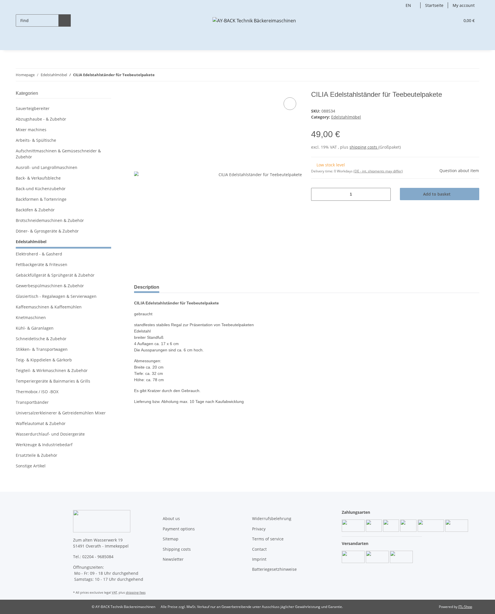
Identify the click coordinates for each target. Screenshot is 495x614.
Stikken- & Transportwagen (42, 349)
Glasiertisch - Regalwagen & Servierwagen (56, 296)
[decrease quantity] (317, 194)
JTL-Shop (465, 606)
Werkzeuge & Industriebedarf (44, 444)
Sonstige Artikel (31, 466)
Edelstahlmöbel (346, 117)
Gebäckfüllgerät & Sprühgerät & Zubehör (55, 275)
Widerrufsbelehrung (271, 518)
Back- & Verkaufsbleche (38, 178)
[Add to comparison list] (290, 103)
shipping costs (363, 147)
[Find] (64, 20)
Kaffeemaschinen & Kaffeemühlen (49, 307)
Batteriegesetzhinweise (274, 569)
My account (464, 5)
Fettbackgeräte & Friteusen (41, 264)
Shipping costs (177, 549)
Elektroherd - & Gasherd (39, 254)
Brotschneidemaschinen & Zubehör (50, 220)
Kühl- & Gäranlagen (35, 328)
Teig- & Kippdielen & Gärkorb (44, 360)
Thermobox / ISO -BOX (37, 391)
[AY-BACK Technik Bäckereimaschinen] (254, 20)
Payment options (179, 529)
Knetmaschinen (31, 317)
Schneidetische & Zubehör (41, 338)
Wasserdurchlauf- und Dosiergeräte (50, 434)
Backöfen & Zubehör (35, 209)
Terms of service (268, 539)
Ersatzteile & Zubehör (36, 455)
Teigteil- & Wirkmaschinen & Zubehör (52, 370)
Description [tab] (146, 287)
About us (171, 518)
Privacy (259, 529)
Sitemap (170, 539)
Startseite (434, 5)
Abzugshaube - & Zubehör (41, 119)
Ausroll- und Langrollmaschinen (46, 167)
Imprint (259, 559)
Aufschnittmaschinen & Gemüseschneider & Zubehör (58, 154)
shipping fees (136, 592)
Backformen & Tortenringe (41, 199)
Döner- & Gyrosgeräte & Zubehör (47, 231)
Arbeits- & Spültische (36, 140)
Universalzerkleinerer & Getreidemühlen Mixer (61, 413)
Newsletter (173, 559)
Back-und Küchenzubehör (41, 188)
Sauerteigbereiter (33, 108)
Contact (259, 549)
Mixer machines (31, 129)
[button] (444, 20)
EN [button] (408, 5)
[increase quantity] (384, 194)
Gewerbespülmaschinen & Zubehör (50, 285)
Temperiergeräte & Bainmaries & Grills (53, 381)
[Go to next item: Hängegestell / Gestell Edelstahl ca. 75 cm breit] (473, 75)
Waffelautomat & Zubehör (41, 423)
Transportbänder (32, 402)
